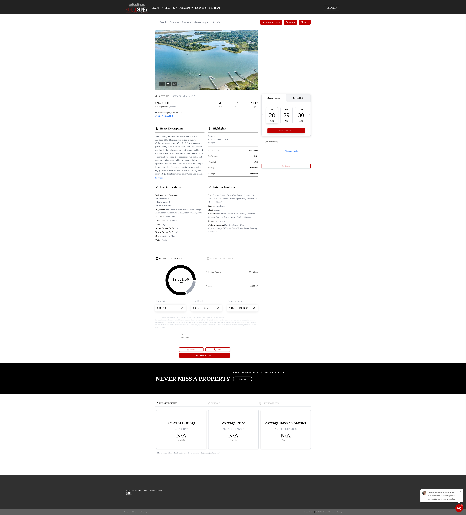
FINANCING (201, 8)
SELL (167, 8)
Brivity (134, 512)
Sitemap (339, 512)
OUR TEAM (214, 8)
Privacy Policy (308, 512)
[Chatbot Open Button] (459, 508)
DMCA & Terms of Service (325, 512)
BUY (175, 8)
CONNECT (332, 8)
